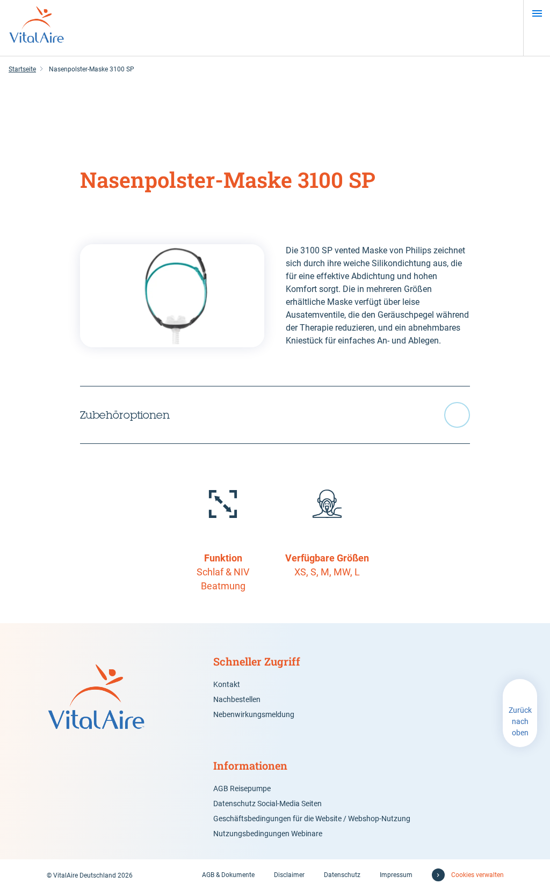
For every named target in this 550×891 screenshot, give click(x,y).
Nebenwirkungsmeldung (253, 714)
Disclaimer (289, 875)
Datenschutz (342, 875)
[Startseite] (36, 28)
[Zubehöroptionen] (275, 414)
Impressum (396, 875)
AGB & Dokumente (228, 875)
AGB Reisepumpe (242, 788)
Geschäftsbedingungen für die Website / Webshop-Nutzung (311, 818)
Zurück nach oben (520, 721)
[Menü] (537, 13)
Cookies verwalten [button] (477, 875)
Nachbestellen (236, 699)
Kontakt (226, 684)
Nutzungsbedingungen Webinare (267, 833)
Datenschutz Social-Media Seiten (267, 803)
